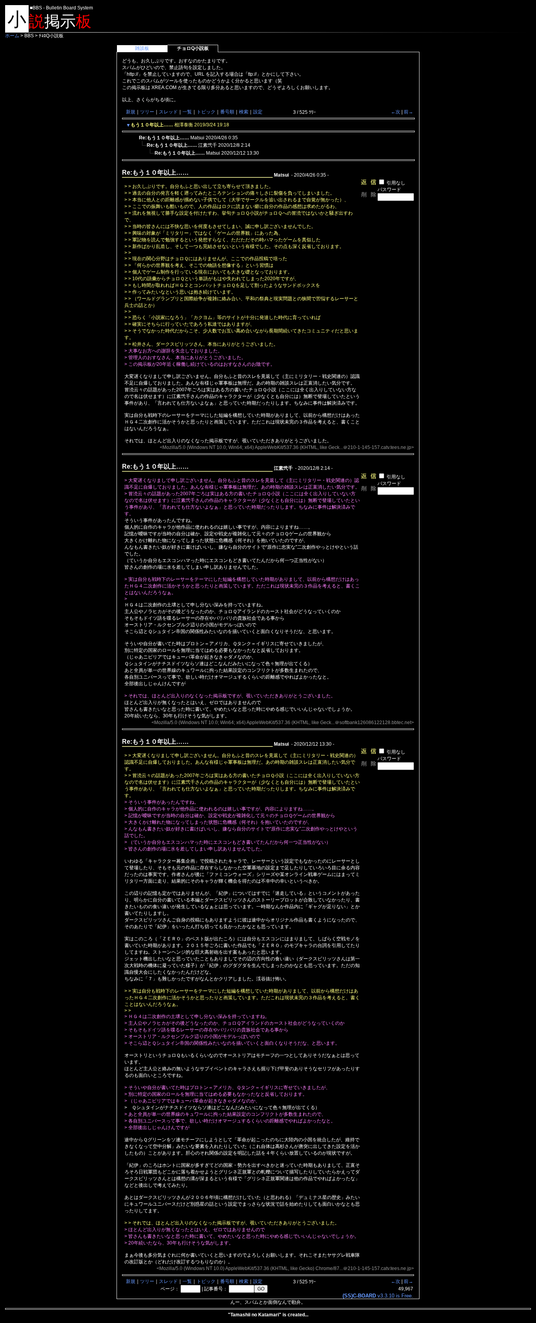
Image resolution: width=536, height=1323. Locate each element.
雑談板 (142, 48)
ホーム (12, 35)
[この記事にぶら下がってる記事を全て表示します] (135, 136)
